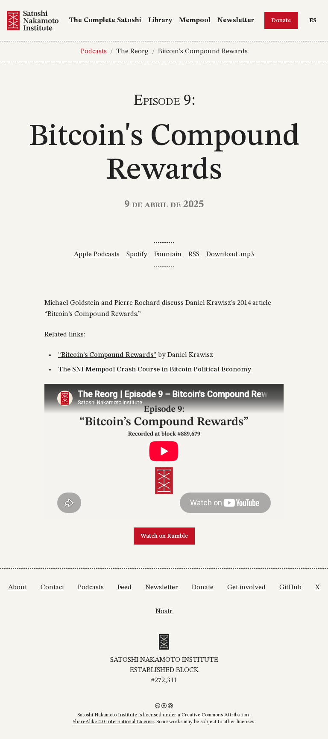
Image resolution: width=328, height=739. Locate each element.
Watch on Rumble (164, 536)
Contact (52, 587)
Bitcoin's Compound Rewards (203, 51)
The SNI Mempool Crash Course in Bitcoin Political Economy (154, 369)
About (17, 587)
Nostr (164, 611)
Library (160, 20)
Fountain (168, 254)
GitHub (290, 587)
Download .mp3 (230, 254)
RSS (193, 254)
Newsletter (235, 20)
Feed (124, 587)
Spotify (136, 254)
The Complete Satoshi (105, 20)
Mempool (195, 20)
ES (315, 20)
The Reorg (132, 51)
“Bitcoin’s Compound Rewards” (107, 355)
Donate (281, 20)
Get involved (246, 587)
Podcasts (94, 51)
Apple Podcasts (97, 254)
